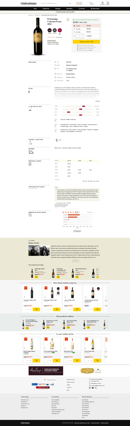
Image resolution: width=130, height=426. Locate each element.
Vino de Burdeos (86, 413)
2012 (67, 226)
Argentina (31, 15)
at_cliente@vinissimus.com (98, 385)
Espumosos (46, 8)
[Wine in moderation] (43, 388)
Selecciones (96, 8)
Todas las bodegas (56, 411)
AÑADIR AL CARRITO (85, 41)
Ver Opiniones (77, 231)
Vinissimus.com (25, 399)
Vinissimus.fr (24, 401)
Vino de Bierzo (85, 405)
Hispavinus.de (24, 407)
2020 (87, 226)
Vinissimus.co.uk (25, 403)
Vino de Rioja (85, 399)
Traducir (56, 187)
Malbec (57, 44)
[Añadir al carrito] (36, 277)
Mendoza (37, 15)
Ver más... (57, 179)
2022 (77, 228)
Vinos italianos (55, 401)
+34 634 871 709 (95, 381)
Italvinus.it (23, 405)
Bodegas (57, 8)
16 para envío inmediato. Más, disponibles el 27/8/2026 (86, 19)
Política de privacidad (95, 422)
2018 (81, 226)
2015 (70, 226)
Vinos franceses (55, 403)
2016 (74, 226)
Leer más (97, 101)
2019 (84, 226)
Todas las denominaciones (57, 409)
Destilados (69, 8)
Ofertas (82, 8)
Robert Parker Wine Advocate (61, 204)
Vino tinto (68, 62)
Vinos (35, 8)
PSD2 (35, 384)
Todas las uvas (55, 413)
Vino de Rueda (85, 407)
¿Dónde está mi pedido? (97, 379)
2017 (77, 226)
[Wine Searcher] (91, 370)
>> (75, 260)
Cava (83, 417)
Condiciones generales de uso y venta (82, 422)
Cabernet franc (51, 44)
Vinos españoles (55, 399)
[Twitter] (96, 388)
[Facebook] (93, 388)
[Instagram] (90, 388)
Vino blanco (54, 407)
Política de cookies (104, 422)
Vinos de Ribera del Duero (88, 401)
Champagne (85, 415)
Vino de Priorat (85, 403)
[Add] (36, 309)
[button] (102, 3)
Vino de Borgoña (86, 411)
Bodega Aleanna (51, 40)
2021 (91, 226)
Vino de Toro (85, 409)
